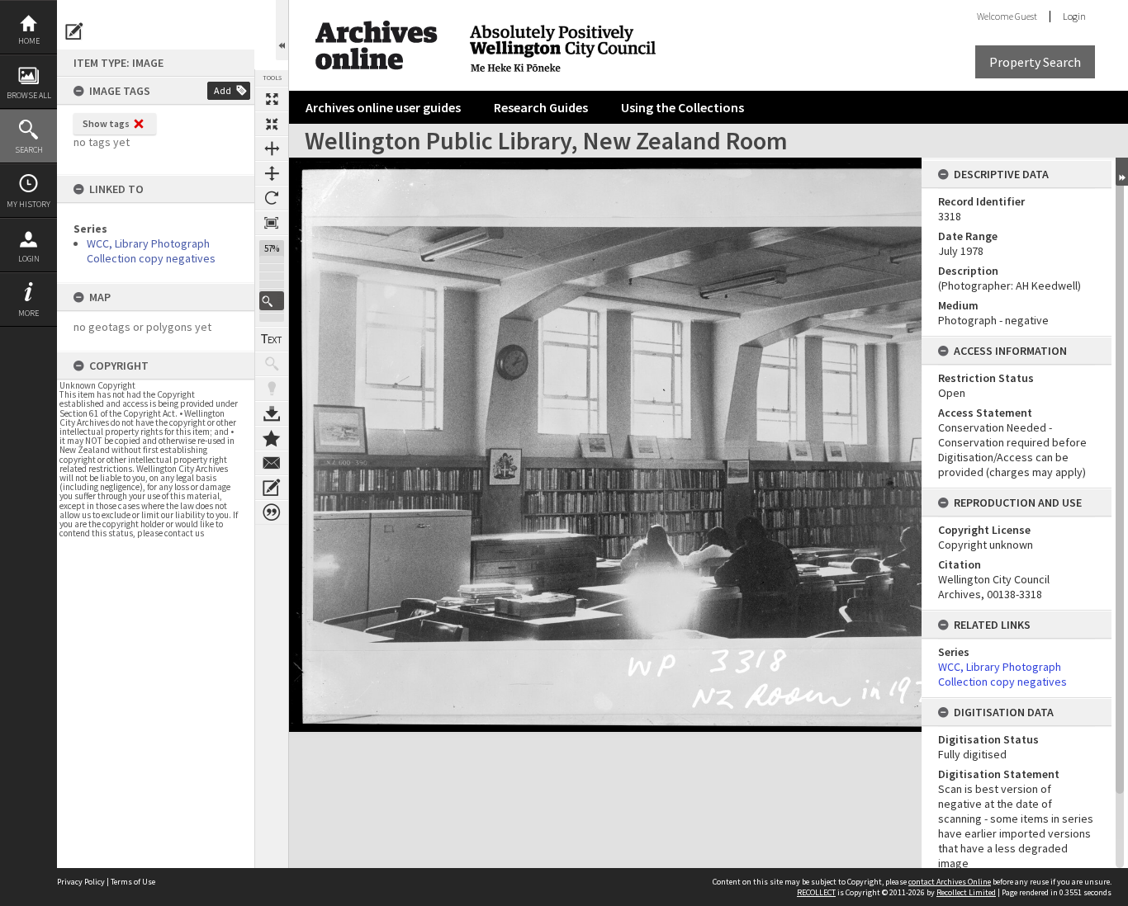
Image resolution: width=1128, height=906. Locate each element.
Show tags (106, 123)
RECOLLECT (816, 892)
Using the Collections (682, 107)
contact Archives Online (949, 881)
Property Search (1035, 62)
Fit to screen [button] (271, 123)
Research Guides (541, 107)
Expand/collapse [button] (1122, 172)
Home (29, 40)
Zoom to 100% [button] (271, 222)
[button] (271, 300)
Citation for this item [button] (271, 512)
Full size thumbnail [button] (271, 99)
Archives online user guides (383, 107)
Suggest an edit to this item (74, 31)
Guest (1026, 16)
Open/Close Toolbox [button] (282, 30)
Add (222, 90)
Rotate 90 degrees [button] (271, 198)
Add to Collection (271, 438)
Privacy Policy (81, 881)
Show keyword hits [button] (271, 364)
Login (29, 258)
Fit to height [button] (271, 173)
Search (29, 149)
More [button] (28, 313)
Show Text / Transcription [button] (271, 339)
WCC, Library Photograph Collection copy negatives (151, 251)
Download (271, 413)
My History (28, 204)
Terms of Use (133, 881)
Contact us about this (271, 463)
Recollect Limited (966, 892)
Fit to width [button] (271, 148)
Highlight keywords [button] (271, 388)
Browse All (29, 95)
